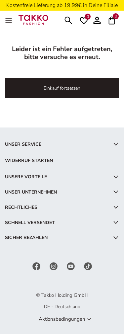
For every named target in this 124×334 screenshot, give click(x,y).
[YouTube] (71, 266)
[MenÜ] (9, 20)
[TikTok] (88, 266)
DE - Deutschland (62, 306)
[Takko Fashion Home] (33, 19)
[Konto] (97, 20)
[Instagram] (54, 266)
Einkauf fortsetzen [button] (62, 88)
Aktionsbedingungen (62, 319)
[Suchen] (68, 19)
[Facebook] (37, 266)
